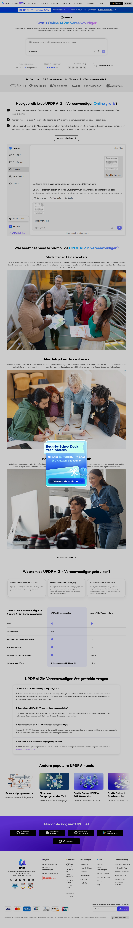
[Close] (66, 490)
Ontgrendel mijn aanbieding (65, 481)
